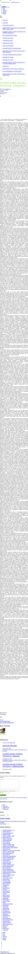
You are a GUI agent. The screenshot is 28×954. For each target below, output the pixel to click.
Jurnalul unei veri (6, 909)
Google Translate (5, 818)
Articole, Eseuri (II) (6, 895)
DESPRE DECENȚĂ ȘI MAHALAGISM (12, 48)
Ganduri (4, 902)
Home (1, 78)
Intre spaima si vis (6, 911)
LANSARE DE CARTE (8, 38)
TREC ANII (5, 20)
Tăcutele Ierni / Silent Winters (8, 846)
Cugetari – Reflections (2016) (8, 875)
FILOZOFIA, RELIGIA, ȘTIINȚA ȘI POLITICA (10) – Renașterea (13, 755)
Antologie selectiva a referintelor (9, 872)
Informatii (4, 13)
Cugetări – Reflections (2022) (8, 836)
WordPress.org (5, 809)
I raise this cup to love (7, 862)
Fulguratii (4, 893)
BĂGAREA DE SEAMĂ (8, 57)
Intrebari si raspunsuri (7, 863)
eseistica (4, 714)
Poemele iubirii (5, 898)
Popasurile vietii (6, 885)
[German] (10, 821)
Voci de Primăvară (6, 841)
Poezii (4, 9)
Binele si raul (5, 925)
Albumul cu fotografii (7, 922)
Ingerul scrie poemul (7, 912)
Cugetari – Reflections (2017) (8, 870)
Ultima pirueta (5, 914)
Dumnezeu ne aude (6, 834)
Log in (4, 804)
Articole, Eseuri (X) (6, 854)
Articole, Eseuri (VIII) (7, 867)
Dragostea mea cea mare (8, 924)
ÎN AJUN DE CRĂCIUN (8, 25)
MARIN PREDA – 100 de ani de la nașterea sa (13, 68)
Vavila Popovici (7, 89)
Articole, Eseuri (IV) (6, 883)
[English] (2, 821)
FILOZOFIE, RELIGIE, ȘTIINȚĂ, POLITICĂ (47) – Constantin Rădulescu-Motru (14, 63)
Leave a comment (3, 92)
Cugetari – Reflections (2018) (8, 865)
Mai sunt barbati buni (7, 918)
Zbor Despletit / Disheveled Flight (9, 856)
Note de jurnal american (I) (8, 869)
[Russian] (24, 821)
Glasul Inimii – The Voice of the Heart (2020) (11, 850)
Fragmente (5, 10)
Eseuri (4, 8)
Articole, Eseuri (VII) (6, 873)
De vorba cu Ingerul (6, 880)
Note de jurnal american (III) (8, 859)
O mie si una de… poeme (8, 878)
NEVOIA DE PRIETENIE (10, 746)
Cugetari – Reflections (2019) (8, 857)
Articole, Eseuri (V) (6, 879)
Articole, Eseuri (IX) (6, 860)
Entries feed (5, 806)
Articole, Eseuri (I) (6, 899)
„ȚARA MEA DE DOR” (8, 40)
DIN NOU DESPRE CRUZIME (10, 35)
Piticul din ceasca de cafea (8, 919)
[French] (6, 821)
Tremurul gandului (6, 892)
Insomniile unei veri (6, 915)
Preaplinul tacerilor (6, 896)
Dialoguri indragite (6, 888)
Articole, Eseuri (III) (6, 891)
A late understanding (7, 882)
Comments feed (6, 807)
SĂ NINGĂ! (5, 22)
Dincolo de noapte (6, 921)
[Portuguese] (19, 821)
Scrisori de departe (6, 901)
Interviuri (4, 12)
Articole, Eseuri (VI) (6, 876)
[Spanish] (2, 822)
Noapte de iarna (6, 928)
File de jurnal (5, 917)
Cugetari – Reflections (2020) (8, 852)
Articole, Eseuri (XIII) (7, 837)
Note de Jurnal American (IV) (8, 853)
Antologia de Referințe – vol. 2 (9, 830)
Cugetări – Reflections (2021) (8, 844)
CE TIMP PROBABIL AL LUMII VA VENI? (12, 71)
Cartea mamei (5, 906)
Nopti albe (5, 927)
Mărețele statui (5, 721)
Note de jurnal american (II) (8, 866)
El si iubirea (5, 886)
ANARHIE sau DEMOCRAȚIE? (7, 722)
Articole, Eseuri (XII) (6, 843)
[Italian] (14, 821)
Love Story (5, 889)
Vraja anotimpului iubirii (7, 840)
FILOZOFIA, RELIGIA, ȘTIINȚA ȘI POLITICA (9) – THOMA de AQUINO (13, 765)
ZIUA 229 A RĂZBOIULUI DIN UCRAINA (12, 54)
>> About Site (5, 930)
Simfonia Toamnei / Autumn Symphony (10, 847)
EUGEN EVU (6, 66)
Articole (4, 6)
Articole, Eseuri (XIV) (7, 831)
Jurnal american (6, 905)
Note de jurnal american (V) (8, 833)
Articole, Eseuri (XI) (6, 849)
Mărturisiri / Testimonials (7, 839)
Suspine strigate (6, 908)
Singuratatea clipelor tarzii (8, 904)
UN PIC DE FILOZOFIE (8, 45)
